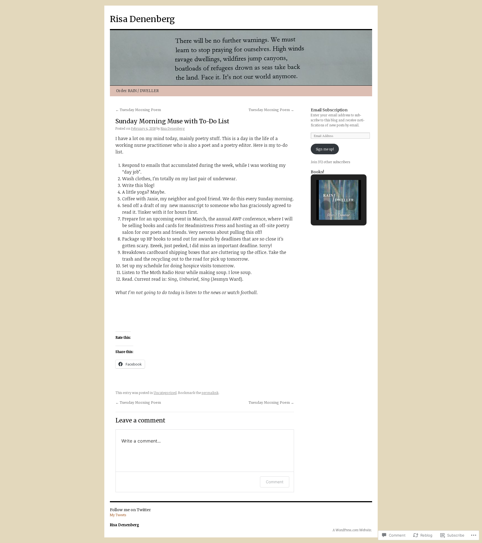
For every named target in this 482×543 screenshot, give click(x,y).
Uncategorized (165, 392)
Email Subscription (329, 109)
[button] (326, 205)
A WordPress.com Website (352, 530)
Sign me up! (325, 149)
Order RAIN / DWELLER (137, 90)
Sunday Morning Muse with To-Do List (172, 121)
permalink (210, 392)
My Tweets (118, 515)
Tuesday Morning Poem (138, 110)
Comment (274, 481)
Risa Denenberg (142, 19)
